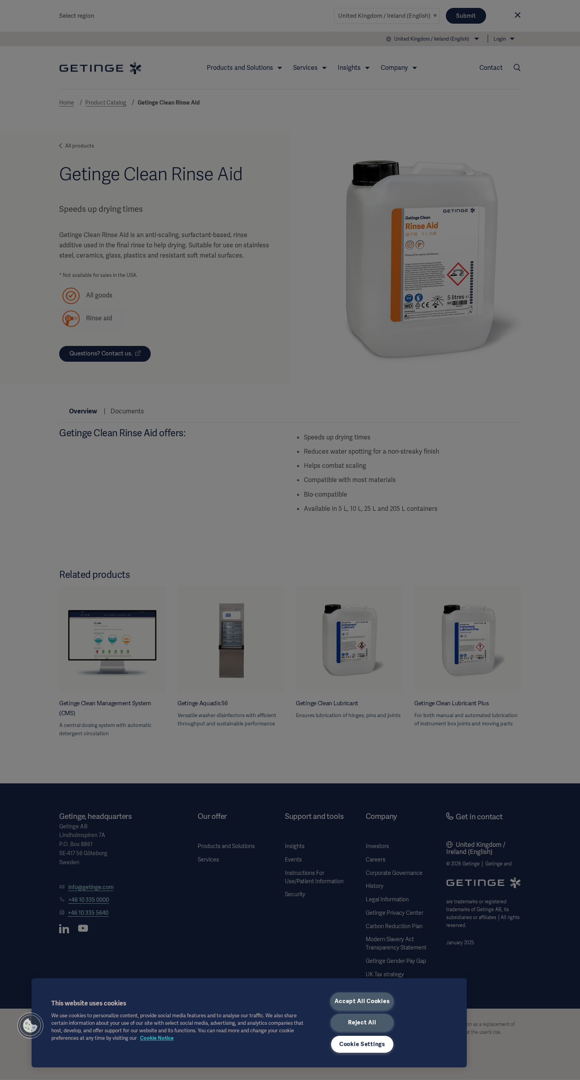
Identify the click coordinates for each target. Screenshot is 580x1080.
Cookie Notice (157, 1038)
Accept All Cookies (362, 1001)
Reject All (362, 1022)
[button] (30, 1025)
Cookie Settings (362, 1044)
